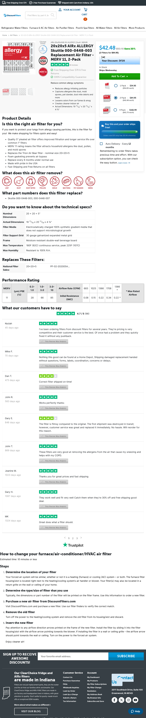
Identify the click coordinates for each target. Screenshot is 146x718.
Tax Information (69, 701)
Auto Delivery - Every (118, 146)
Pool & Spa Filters (85, 28)
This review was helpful (55, 341)
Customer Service (118, 8)
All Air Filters (120, 28)
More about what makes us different (31, 705)
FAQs (65, 684)
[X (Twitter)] (121, 700)
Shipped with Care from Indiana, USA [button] (77, 3)
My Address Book (94, 694)
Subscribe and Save (95, 701)
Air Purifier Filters (65, 28)
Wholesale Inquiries (71, 687)
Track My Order (98, 8)
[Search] (52, 15)
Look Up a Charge (70, 694)
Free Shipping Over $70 (17, 3)
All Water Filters (104, 28)
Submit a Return (69, 698)
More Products (137, 28)
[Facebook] (114, 700)
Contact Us (67, 677)
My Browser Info (94, 698)
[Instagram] (128, 700)
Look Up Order (69, 691)
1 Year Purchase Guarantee (44, 3)
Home (4, 35)
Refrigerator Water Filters (14, 28)
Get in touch (137, 9)
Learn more (123, 163)
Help (137, 711)
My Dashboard (93, 677)
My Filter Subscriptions (97, 684)
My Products (92, 681)
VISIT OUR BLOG (31, 711)
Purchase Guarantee (71, 681)
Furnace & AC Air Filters (42, 28)
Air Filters (14, 35)
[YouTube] (135, 700)
